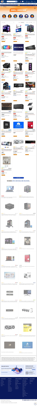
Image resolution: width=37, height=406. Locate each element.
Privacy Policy (6, 401)
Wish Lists (9, 385)
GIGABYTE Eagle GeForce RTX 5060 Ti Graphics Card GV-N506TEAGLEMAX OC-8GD (18, 92)
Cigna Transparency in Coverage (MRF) (13, 402)
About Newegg (16, 380)
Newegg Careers (17, 387)
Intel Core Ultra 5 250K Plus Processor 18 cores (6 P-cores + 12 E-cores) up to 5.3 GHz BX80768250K (6, 131)
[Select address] (5, 1)
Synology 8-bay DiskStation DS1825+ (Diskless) (17, 112)
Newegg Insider (16, 388)
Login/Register (9, 380)
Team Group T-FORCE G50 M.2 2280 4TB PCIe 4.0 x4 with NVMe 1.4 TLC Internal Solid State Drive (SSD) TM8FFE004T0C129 (9, 318)
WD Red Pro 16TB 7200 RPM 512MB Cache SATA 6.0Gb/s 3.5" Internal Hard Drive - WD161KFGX (30, 131)
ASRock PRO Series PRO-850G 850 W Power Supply (5, 73)
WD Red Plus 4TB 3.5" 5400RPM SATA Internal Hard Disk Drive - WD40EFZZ (27, 266)
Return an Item (2, 382)
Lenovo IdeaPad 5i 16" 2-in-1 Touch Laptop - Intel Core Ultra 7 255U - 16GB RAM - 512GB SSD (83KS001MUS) (9, 197)
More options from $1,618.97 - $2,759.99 (17, 152)
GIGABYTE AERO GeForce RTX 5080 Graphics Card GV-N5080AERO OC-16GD (18, 148)
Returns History (9, 383)
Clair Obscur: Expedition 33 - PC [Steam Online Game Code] (26, 248)
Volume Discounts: (27, 99)
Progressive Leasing (24, 395)
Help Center (2, 380)
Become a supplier (24, 380)
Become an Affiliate (24, 384)
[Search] (16, 1)
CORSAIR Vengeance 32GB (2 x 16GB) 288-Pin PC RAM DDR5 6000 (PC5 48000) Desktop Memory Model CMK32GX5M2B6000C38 (30, 54)
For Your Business (24, 382)
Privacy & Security (2, 384)
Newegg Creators (24, 385)
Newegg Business (31, 380)
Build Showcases (24, 394)
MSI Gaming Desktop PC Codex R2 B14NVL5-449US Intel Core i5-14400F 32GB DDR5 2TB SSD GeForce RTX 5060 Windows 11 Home (30, 73)
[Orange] (6, 147)
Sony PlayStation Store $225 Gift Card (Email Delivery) (26, 352)
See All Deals (18, 177)
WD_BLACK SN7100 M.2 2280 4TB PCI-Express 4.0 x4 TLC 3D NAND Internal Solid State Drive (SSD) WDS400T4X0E (29, 148)
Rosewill (30, 383)
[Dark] (7, 166)
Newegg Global (31, 381)
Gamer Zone (16, 385)
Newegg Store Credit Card (25, 393)
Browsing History (9, 381)
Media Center (16, 382)
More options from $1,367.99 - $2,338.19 (17, 116)
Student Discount (24, 392)
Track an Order (2, 381)
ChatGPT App (23, 391)
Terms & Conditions (3, 401)
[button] (5, 1)
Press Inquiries (16, 386)
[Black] (7, 147)
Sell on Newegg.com (24, 381)
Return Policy (2, 383)
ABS (30, 382)
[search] (13, 22)
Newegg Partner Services (25, 383)
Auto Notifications (10, 391)
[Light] (5, 166)
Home (1, 6)
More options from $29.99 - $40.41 (4, 56)
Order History (9, 382)
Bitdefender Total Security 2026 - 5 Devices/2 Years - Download (17, 35)
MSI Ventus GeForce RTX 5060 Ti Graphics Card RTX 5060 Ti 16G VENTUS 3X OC (9, 336)
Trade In (23, 396)
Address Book (9, 384)
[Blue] (5, 147)
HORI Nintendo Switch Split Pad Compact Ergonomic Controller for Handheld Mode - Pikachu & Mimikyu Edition (6, 52)
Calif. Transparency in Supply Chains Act (5, 402)
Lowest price (15, 33)
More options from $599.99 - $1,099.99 (5, 115)
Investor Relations (17, 381)
